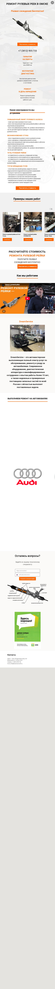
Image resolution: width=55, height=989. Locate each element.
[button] (27, 44)
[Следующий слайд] (53, 477)
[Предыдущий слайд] (2, 477)
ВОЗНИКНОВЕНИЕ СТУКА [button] (17, 135)
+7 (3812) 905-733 (27, 50)
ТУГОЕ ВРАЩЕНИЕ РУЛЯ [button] (17, 166)
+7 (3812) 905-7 (16, 662)
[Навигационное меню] (52, 2)
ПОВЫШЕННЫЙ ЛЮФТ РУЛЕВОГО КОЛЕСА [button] (25, 119)
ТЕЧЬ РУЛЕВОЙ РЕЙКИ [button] (16, 153)
